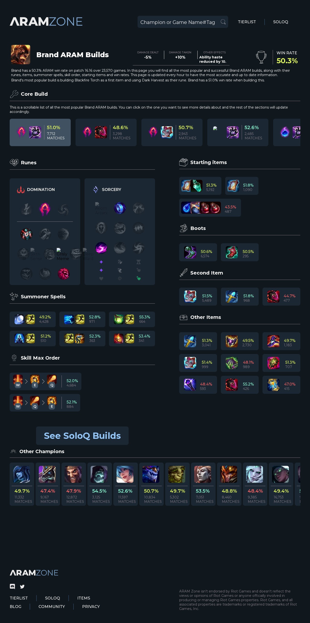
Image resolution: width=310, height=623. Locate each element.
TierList (247, 22)
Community (52, 606)
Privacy (91, 606)
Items (83, 598)
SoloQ (280, 22)
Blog (15, 606)
